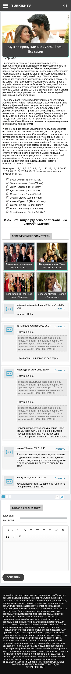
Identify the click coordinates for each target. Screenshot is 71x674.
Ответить (60, 308)
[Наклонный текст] (13, 530)
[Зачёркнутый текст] (25, 530)
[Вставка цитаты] (7, 536)
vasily (20, 477)
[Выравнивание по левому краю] (31, 530)
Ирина (20, 448)
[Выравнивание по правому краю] (44, 530)
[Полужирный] (7, 530)
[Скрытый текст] (63, 530)
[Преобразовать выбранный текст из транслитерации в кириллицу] (14, 536)
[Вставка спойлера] (20, 536)
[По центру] (37, 530)
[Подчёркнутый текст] (18, 530)
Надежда (22, 369)
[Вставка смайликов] (50, 530)
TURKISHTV (21, 6)
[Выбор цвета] (56, 530)
